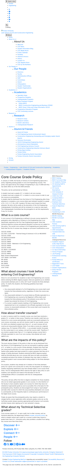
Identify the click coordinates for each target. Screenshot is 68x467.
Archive (60, 194)
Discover (9, 425)
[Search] (6, 25)
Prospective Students (24, 97)
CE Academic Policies (59, 182)
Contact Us (21, 60)
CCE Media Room (23, 50)
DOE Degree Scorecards (21, 454)
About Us (12, 39)
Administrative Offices (24, 76)
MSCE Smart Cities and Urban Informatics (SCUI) (33, 107)
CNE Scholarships (57, 230)
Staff (18, 78)
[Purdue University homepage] (7, 30)
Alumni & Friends (23, 129)
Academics (12, 90)
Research (12, 113)
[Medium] (9, 19)
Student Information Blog (25, 48)
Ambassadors (21, 84)
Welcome (20, 44)
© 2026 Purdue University (10, 452)
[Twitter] (9, 15)
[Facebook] (9, 13)
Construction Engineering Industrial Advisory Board (33, 148)
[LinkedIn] (9, 17)
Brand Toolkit (49, 454)
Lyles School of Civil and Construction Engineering (17, 33)
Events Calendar (22, 52)
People (8, 436)
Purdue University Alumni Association (29, 156)
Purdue (11, 3)
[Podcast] (9, 21)
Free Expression (7, 454)
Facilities (20, 54)
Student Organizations (24, 88)
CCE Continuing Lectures (25, 111)
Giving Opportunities (24, 150)
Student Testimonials (24, 86)
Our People (12, 66)
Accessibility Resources (56, 459)
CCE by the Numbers (24, 64)
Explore (9, 429)
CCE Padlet (55, 265)
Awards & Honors (22, 56)
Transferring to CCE (58, 212)
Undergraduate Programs (25, 99)
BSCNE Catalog (57, 216)
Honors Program (57, 252)
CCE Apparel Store (23, 62)
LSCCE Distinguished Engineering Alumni (30, 142)
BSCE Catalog (56, 178)
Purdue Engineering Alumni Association (29, 154)
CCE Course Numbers (59, 246)
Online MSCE (22, 103)
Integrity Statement (56, 452)
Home (10, 37)
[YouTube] (9, 11)
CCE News (20, 46)
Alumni (19, 82)
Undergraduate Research (25, 125)
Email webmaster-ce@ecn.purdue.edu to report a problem (29, 461)
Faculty (19, 74)
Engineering (12, 5)
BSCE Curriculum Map (59, 180)
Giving (11, 158)
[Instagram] (9, 9)
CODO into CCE (57, 196)
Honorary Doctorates (24, 140)
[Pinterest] (17, 445)
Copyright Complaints (37, 454)
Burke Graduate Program (25, 101)
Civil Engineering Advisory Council (28, 146)
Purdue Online (21, 152)
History (19, 58)
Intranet (11, 160)
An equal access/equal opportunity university (34, 452)
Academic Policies (29, 169)
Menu (9, 35)
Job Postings (56, 254)
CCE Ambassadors (58, 248)
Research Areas (22, 119)
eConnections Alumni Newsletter (27, 144)
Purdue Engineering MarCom (17, 459)
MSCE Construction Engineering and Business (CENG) (35, 105)
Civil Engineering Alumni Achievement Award (31, 134)
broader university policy (37, 415)
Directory (20, 72)
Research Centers (22, 121)
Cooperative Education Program (27, 109)
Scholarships (56, 210)
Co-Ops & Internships (59, 250)
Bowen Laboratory (23, 123)
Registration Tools (58, 263)
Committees (21, 80)
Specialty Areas (22, 95)
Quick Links (11, 1)
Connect (9, 433)
